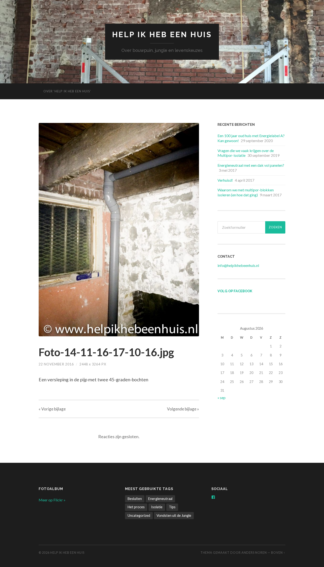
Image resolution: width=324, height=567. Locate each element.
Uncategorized (139, 515)
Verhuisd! (225, 180)
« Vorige (52, 408)
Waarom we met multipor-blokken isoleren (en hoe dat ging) (246, 192)
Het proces (136, 507)
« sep (222, 397)
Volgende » (183, 408)
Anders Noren (254, 552)
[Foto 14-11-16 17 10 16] (119, 229)
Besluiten (135, 499)
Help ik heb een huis (162, 34)
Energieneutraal (160, 499)
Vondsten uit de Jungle (174, 515)
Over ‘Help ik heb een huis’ (67, 91)
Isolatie (156, 507)
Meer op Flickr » (52, 500)
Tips (172, 507)
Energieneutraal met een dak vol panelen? (251, 165)
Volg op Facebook (235, 291)
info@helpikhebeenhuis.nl (238, 265)
